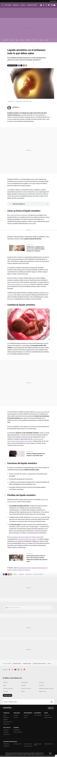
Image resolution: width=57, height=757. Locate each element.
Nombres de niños (17, 663)
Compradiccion (6, 734)
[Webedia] (53, 1)
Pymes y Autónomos (18, 732)
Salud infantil (24, 682)
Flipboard (49, 5)
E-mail (26, 65)
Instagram (52, 5)
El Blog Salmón (17, 729)
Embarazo (21, 574)
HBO (33, 40)
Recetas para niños (8, 688)
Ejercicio (6, 40)
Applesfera (5, 719)
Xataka (4, 715)
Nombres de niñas (27, 663)
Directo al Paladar (37, 715)
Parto (4, 685)
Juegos (12, 40)
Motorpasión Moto (48, 717)
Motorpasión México (48, 743)
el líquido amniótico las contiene (27, 539)
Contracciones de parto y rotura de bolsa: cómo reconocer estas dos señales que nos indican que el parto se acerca (37, 558)
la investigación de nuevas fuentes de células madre (24, 537)
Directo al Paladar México (37, 744)
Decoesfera (5, 732)
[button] (16, 107)
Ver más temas (7, 695)
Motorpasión (47, 715)
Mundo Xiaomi (6, 723)
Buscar (51, 702)
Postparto (23, 685)
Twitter (46, 5)
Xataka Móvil (6, 717)
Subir (49, 708)
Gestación (29, 574)
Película (22, 40)
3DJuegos (16, 715)
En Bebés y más (29, 245)
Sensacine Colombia (28, 746)
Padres (23, 691)
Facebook (44, 5)
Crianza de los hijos (26, 688)
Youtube (54, 5)
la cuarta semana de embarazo (18, 215)
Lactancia (41, 682)
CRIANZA (23, 5)
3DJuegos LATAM (17, 743)
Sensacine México (28, 743)
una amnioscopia (39, 412)
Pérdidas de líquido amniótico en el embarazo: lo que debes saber (35, 454)
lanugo (11, 299)
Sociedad (5, 691)
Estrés (46, 40)
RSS (21, 669)
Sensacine (26, 715)
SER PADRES (8, 5)
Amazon (41, 40)
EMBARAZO (16, 5)
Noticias (5, 682)
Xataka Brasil (6, 746)
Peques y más (42, 691)
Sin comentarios (13, 65)
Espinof (25, 717)
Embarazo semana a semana (39, 663)
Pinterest (41, 5)
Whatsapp (28, 40)
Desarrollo (41, 685)
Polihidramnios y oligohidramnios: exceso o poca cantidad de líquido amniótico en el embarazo (35, 249)
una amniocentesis (36, 517)
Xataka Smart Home (7, 721)
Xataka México (6, 743)
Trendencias (6, 729)
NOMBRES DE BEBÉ (32, 5)
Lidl (37, 40)
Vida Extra (16, 717)
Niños (17, 40)
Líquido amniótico (38, 574)
